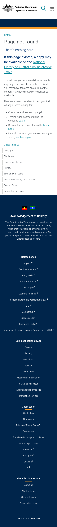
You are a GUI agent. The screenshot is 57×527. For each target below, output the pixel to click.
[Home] (18, 8)
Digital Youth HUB (27, 281)
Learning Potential (28, 293)
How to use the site (13, 162)
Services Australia (27, 269)
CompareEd (27, 312)
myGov (27, 263)
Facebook (27, 449)
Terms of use (10, 185)
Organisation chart (29, 503)
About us (28, 485)
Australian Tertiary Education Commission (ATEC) (28, 330)
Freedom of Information (28, 377)
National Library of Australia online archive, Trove (28, 67)
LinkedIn (28, 461)
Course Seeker (27, 318)
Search (28, 347)
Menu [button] (52, 10)
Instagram (28, 455)
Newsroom (28, 419)
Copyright (8, 150)
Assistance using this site (28, 390)
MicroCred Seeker (27, 324)
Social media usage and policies (19, 179)
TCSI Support (27, 287)
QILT (27, 306)
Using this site (11, 144)
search (22, 120)
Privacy (7, 168)
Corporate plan (28, 497)
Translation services (14, 191)
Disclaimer (9, 156)
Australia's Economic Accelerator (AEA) (27, 299)
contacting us (23, 137)
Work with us (28, 491)
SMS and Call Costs (13, 173)
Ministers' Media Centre (27, 425)
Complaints (28, 431)
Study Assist (28, 275)
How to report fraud (28, 443)
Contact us (28, 413)
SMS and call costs (28, 383)
